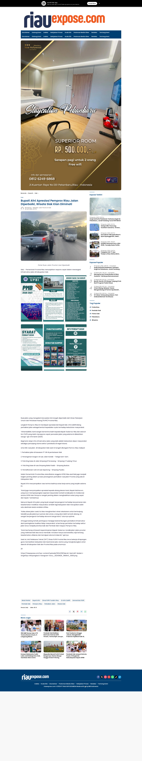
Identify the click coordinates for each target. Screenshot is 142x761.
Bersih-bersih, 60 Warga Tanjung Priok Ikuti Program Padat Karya (107, 282)
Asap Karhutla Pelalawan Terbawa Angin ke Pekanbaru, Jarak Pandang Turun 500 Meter (105, 220)
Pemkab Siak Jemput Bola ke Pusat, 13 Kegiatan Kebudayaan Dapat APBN (76, 656)
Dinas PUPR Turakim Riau (50, 600)
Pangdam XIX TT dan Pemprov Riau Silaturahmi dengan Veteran (110, 253)
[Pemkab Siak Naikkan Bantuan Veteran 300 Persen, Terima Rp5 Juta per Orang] (54, 625)
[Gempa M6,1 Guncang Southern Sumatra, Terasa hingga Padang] (94, 227)
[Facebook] (98, 677)
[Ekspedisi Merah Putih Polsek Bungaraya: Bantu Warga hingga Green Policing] (54, 646)
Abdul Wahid (26, 600)
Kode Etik (68, 32)
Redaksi (94, 32)
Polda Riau (95, 307)
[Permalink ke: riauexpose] (22, 208)
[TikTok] (116, 677)
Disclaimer (26, 32)
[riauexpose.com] (64, 20)
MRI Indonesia (93, 686)
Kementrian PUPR (78, 600)
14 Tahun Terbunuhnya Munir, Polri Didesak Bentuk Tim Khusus (106, 296)
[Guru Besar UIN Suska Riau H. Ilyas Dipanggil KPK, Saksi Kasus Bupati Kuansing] (94, 236)
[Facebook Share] (69, 611)
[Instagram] (105, 677)
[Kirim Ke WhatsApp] (85, 611)
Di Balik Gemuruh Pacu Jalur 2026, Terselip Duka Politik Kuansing (110, 244)
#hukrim (95, 320)
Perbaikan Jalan (50, 604)
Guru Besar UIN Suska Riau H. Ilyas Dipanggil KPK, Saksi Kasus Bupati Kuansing (111, 235)
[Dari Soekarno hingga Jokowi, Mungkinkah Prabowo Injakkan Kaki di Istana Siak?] (76, 625)
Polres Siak (95, 314)
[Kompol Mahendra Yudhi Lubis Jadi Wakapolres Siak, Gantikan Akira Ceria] (31, 646)
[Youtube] (109, 677)
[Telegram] (119, 677)
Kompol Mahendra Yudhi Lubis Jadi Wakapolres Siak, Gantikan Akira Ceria (30, 656)
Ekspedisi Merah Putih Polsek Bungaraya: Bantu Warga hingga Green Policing (54, 656)
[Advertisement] (54, 394)
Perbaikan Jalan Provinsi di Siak (42, 208)
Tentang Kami (104, 32)
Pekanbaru (95, 317)
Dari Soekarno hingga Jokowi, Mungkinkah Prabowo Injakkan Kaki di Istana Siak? (75, 634)
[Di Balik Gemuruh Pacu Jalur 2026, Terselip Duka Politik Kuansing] (94, 244)
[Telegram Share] (81, 611)
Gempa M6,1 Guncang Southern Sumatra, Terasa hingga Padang (110, 226)
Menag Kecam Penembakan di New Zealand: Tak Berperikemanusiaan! (106, 275)
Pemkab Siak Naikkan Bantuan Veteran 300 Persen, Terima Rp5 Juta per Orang (53, 634)
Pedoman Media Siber (81, 32)
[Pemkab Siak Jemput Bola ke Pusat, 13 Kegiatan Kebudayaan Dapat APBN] (76, 646)
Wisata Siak (61, 604)
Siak (22, 197)
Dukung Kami (36, 32)
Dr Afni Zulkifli (65, 600)
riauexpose (28, 208)
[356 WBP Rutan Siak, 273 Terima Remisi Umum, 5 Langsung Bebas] (31, 625)
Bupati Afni (36, 600)
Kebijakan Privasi (56, 32)
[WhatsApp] (112, 677)
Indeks (45, 32)
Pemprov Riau (37, 604)
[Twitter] (101, 677)
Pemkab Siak (26, 604)
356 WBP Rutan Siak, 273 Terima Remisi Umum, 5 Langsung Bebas (29, 635)
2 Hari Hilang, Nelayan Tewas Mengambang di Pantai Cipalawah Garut (106, 289)
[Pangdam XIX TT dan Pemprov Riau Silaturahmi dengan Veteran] (94, 253)
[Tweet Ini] (73, 611)
